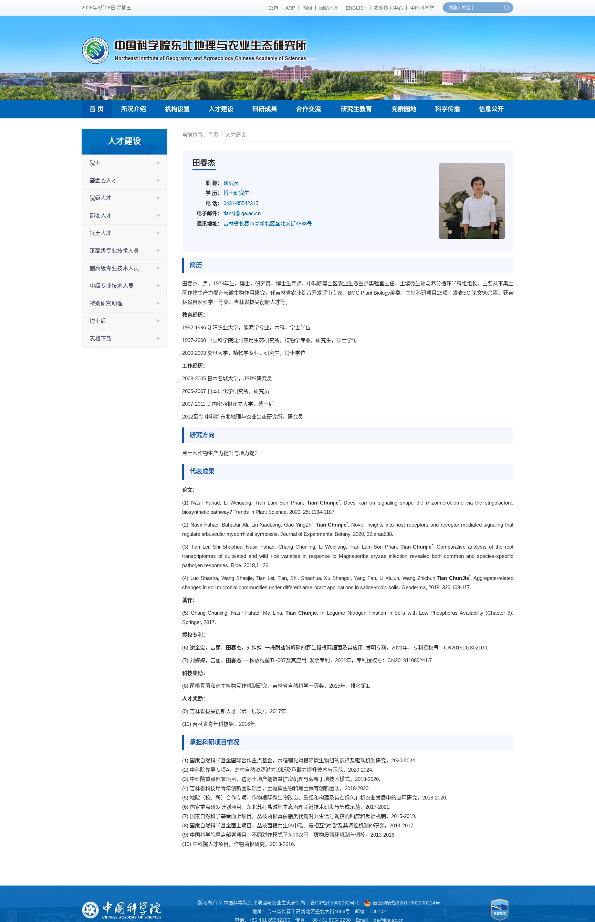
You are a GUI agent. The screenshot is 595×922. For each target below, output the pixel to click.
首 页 (97, 109)
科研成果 (264, 109)
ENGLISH (356, 8)
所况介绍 (133, 109)
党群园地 (404, 109)
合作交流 (308, 109)
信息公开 (491, 109)
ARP (290, 8)
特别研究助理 (106, 303)
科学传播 (447, 109)
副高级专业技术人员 (114, 268)
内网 (307, 8)
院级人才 (101, 198)
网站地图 (328, 8)
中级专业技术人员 (112, 286)
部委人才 (101, 216)
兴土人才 (101, 233)
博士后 (98, 321)
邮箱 (273, 8)
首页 (213, 135)
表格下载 (101, 338)
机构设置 (177, 109)
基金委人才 (103, 180)
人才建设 (221, 109)
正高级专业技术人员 (114, 251)
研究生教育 (356, 109)
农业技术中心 (388, 8)
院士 (95, 163)
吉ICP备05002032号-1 (334, 902)
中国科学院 (422, 8)
